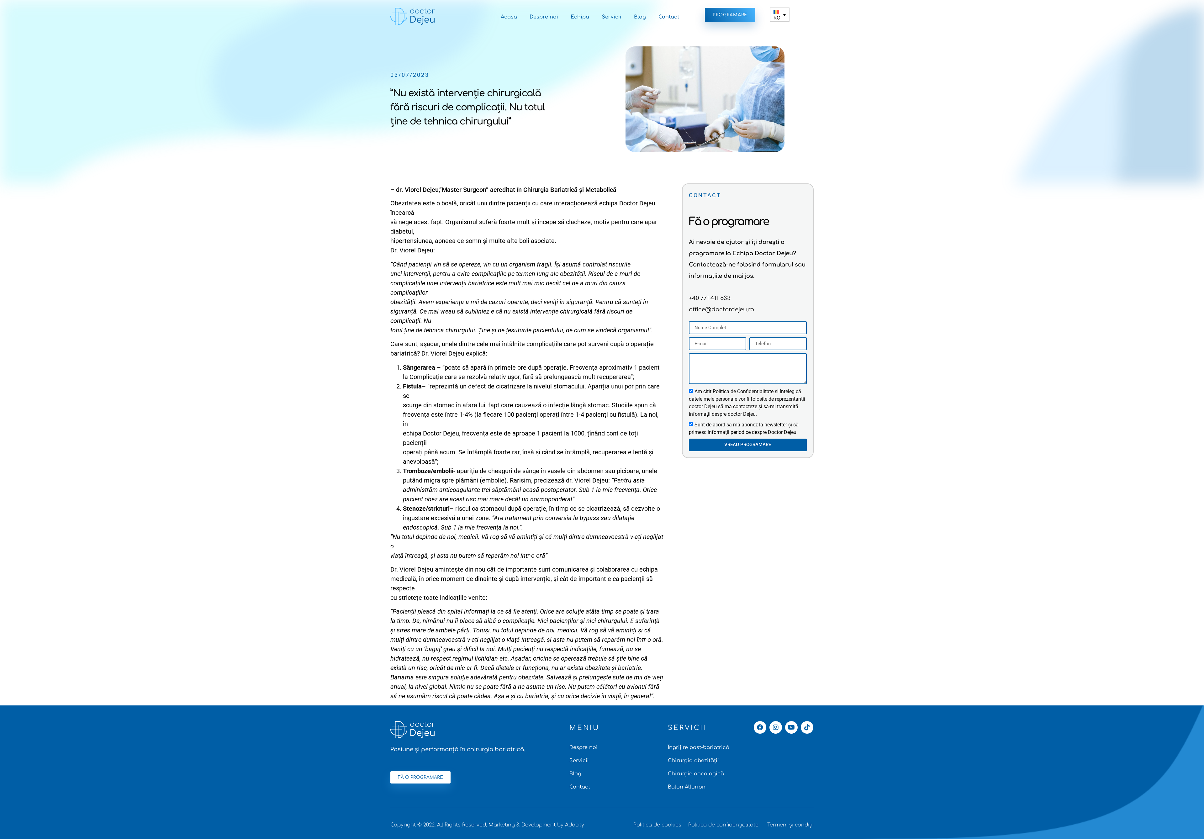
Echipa (580, 17)
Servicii (611, 17)
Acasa (509, 17)
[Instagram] (775, 727)
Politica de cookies (657, 825)
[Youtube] (791, 727)
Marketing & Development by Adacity (536, 825)
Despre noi (544, 17)
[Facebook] (760, 727)
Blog (640, 17)
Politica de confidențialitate (723, 825)
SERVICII (687, 727)
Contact (668, 17)
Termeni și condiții (790, 825)
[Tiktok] (807, 727)
